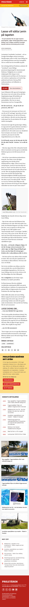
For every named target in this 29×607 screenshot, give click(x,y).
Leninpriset (10, 343)
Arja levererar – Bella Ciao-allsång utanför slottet (13, 554)
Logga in (21, 2)
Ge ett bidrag (8, 388)
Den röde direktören (15, 88)
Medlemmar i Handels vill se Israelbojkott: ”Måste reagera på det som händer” (14, 545)
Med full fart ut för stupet (15, 431)
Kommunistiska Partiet (16, 584)
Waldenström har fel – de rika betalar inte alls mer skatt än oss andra (16, 411)
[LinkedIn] (9, 350)
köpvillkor (13, 596)
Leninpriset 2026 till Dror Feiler (17, 434)
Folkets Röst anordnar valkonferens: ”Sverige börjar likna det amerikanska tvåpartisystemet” (14, 565)
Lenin (3, 343)
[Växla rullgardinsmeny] (27, 2)
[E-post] (18, 350)
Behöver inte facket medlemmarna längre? (14, 427)
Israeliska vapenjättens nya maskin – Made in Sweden (16, 416)
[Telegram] (12, 350)
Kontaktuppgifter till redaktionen (9, 593)
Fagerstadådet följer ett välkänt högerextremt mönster (17, 406)
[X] (6, 350)
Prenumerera (23, 5)
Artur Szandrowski (6, 48)
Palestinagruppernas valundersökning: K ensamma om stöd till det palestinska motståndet (16, 422)
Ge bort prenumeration (11, 384)
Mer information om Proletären (9, 597)
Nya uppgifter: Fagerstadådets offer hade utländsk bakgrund (17, 401)
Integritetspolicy (5, 596)
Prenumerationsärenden (7, 594)
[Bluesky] (15, 350)
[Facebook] (2, 350)
